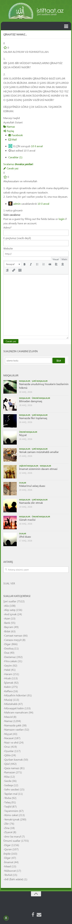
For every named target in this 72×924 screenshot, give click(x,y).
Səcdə (7, 781)
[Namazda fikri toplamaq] (10, 421)
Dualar (22, 483)
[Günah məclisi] (10, 522)
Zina (6, 828)
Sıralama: (18, 164)
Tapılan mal (10, 793)
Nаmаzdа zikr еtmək (31, 502)
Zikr (6, 823)
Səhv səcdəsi (11, 789)
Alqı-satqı (9, 610)
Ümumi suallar (11, 840)
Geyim (8, 665)
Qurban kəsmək (13, 759)
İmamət (8, 862)
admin (17, 203)
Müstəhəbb (10, 704)
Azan (7, 618)
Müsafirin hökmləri (15, 695)
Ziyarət (8, 832)
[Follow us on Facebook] (33, 914)
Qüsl (7, 763)
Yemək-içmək (11, 819)
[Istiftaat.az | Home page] (36, 11)
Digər (7, 644)
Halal (7, 669)
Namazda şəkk (12, 725)
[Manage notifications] (6, 918)
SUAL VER (9, 583)
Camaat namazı (13, 635)
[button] (12, 264)
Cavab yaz (12, 168)
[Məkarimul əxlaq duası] (10, 488)
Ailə (6, 605)
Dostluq (8, 648)
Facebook (17, 135)
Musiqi (8, 699)
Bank (7, 622)
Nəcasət (9, 738)
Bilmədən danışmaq (30, 401)
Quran (8, 849)
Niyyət (23, 435)
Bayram (8, 627)
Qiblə (7, 755)
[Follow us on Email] (39, 914)
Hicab (7, 678)
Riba (7, 776)
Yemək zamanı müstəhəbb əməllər (39, 452)
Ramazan (9, 772)
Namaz (10, 126)
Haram (8, 674)
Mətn (64, 259)
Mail (14, 139)
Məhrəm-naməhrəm (16, 712)
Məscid (8, 716)
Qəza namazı (11, 768)
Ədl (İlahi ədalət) (13, 879)
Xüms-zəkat (11, 815)
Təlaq (7, 802)
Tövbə (7, 798)
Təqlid (7, 806)
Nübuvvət (10, 870)
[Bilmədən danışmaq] (10, 404)
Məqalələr (24, 381)
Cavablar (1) (15, 157)
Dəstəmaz (10, 657)
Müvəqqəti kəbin (14, 708)
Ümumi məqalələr (41, 398)
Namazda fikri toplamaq (33, 418)
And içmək (10, 614)
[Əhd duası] (10, 539)
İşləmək (8, 682)
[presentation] (12, 264)
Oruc (7, 746)
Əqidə (6, 853)
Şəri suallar (9, 601)
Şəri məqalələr (40, 381)
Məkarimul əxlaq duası (32, 485)
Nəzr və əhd (11, 742)
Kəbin (7, 686)
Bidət (7, 631)
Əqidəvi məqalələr (28, 466)
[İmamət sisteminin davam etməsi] (10, 471)
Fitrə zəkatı (10, 661)
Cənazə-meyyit (13, 640)
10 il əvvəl (37, 146)
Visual (56, 259)
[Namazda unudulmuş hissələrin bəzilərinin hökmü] (10, 387)
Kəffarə (8, 691)
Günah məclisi (27, 519)
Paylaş (10, 131)
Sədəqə (8, 785)
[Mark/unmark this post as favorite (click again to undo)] (5, 47)
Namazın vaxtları (14, 729)
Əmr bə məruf (12, 836)
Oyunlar (9, 751)
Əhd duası (25, 536)
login (61, 219)
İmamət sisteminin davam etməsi (38, 469)
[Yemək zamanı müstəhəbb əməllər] (10, 454)
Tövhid (8, 875)
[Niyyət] (10, 438)
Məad (7, 866)
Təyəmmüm (11, 811)
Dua (6, 652)
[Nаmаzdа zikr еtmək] (10, 505)
